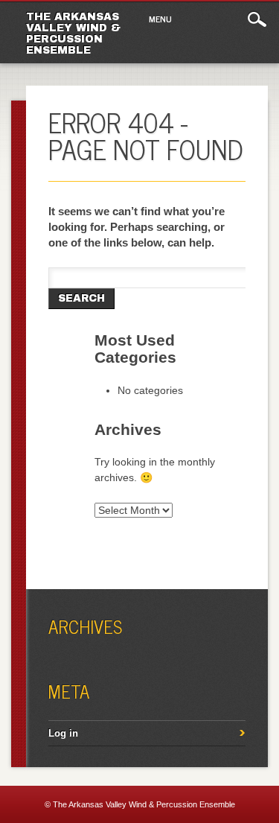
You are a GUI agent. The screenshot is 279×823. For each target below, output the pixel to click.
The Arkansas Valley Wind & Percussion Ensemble (73, 33)
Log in (63, 733)
